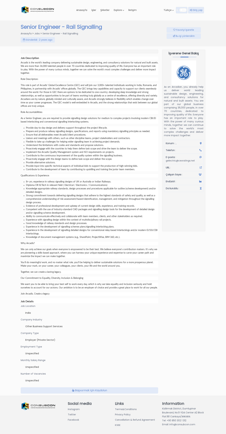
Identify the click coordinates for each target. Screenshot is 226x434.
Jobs (37, 33)
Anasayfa (81, 10)
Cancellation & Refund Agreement (135, 419)
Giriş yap (197, 10)
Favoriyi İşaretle (185, 30)
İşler (93, 10)
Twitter (72, 414)
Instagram (74, 409)
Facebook (73, 419)
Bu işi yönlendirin (185, 36)
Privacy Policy (123, 414)
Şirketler (105, 10)
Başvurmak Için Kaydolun (90, 390)
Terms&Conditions (126, 409)
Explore (118, 10)
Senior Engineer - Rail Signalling (60, 33)
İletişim (132, 10)
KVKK (117, 425)
